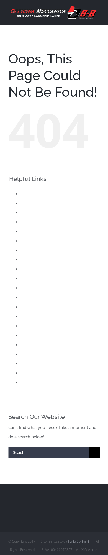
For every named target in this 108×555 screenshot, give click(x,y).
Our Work (29, 278)
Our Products (33, 269)
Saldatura (29, 325)
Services (28, 344)
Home (26, 240)
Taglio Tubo (31, 363)
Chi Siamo (29, 203)
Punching (29, 307)
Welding (28, 382)
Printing (27, 297)
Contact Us (30, 212)
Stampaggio (31, 354)
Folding (27, 231)
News (25, 259)
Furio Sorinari (78, 541)
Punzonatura (32, 316)
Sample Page (32, 335)
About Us (29, 193)
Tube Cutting (32, 372)
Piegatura (29, 287)
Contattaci (29, 221)
